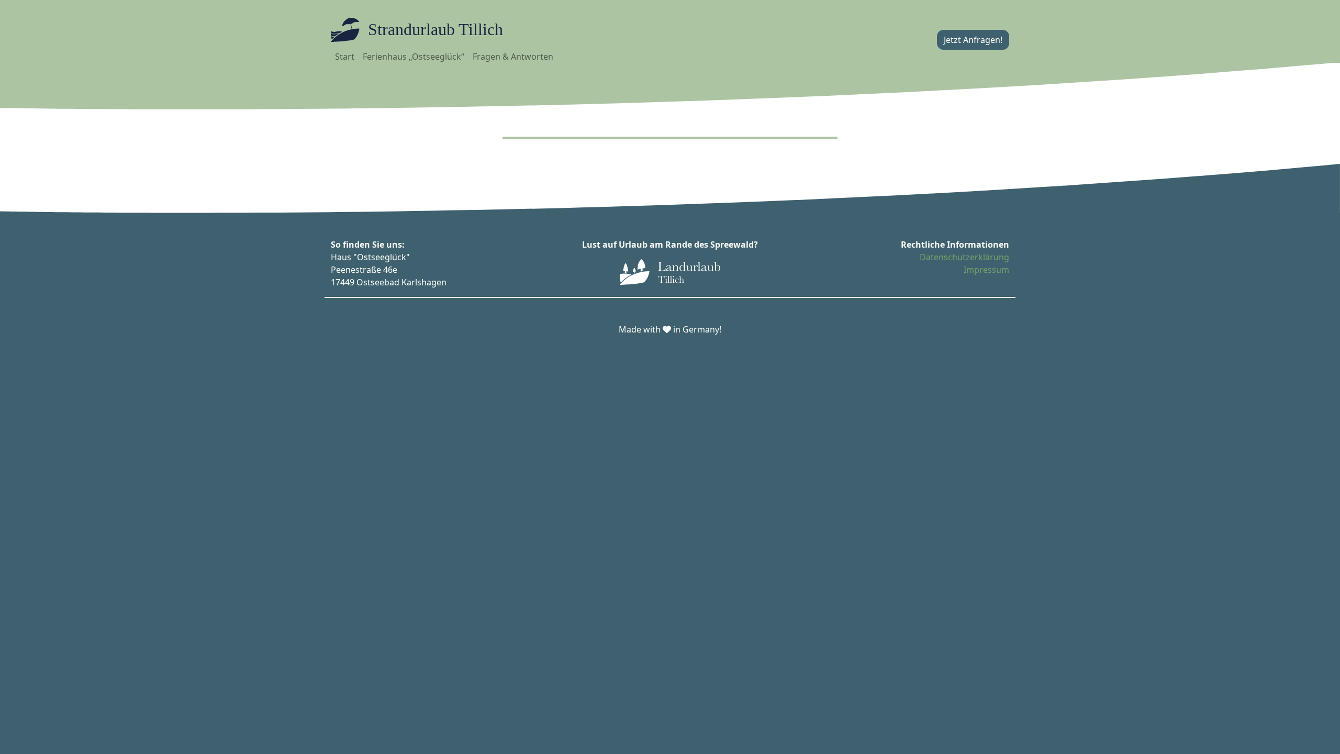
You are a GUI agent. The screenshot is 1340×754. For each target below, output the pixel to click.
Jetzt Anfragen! (973, 40)
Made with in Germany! (670, 329)
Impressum (986, 269)
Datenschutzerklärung (964, 257)
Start (344, 56)
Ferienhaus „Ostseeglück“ (413, 56)
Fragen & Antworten (513, 56)
